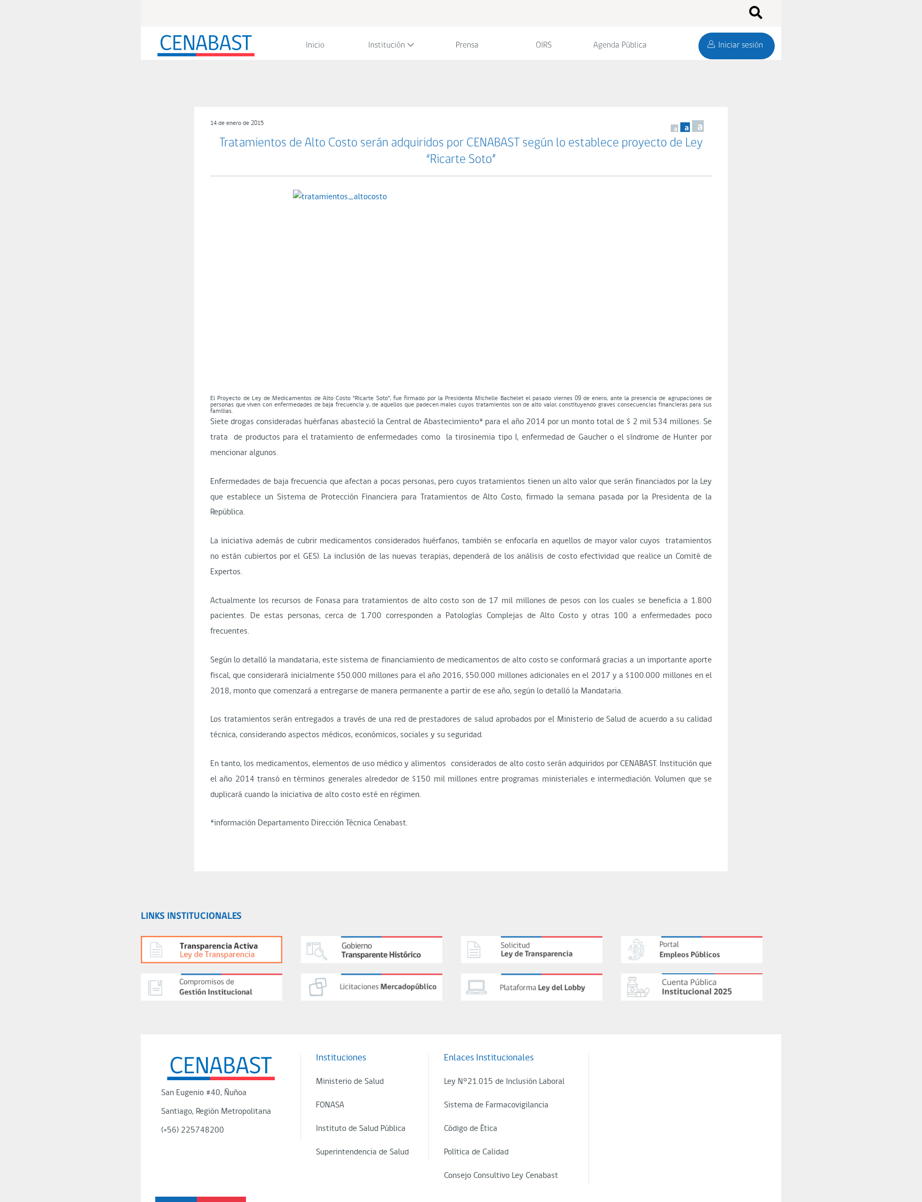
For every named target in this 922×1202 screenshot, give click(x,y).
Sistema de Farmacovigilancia (496, 1105)
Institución (386, 45)
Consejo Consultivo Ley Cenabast (501, 1176)
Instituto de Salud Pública (361, 1129)
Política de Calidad (476, 1152)
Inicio (315, 45)
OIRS (544, 45)
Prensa (467, 45)
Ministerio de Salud (350, 1082)
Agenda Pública (620, 45)
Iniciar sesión (740, 45)
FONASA (330, 1105)
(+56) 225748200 (192, 1130)
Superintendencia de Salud (362, 1152)
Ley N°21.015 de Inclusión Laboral (504, 1082)
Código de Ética (470, 1129)
